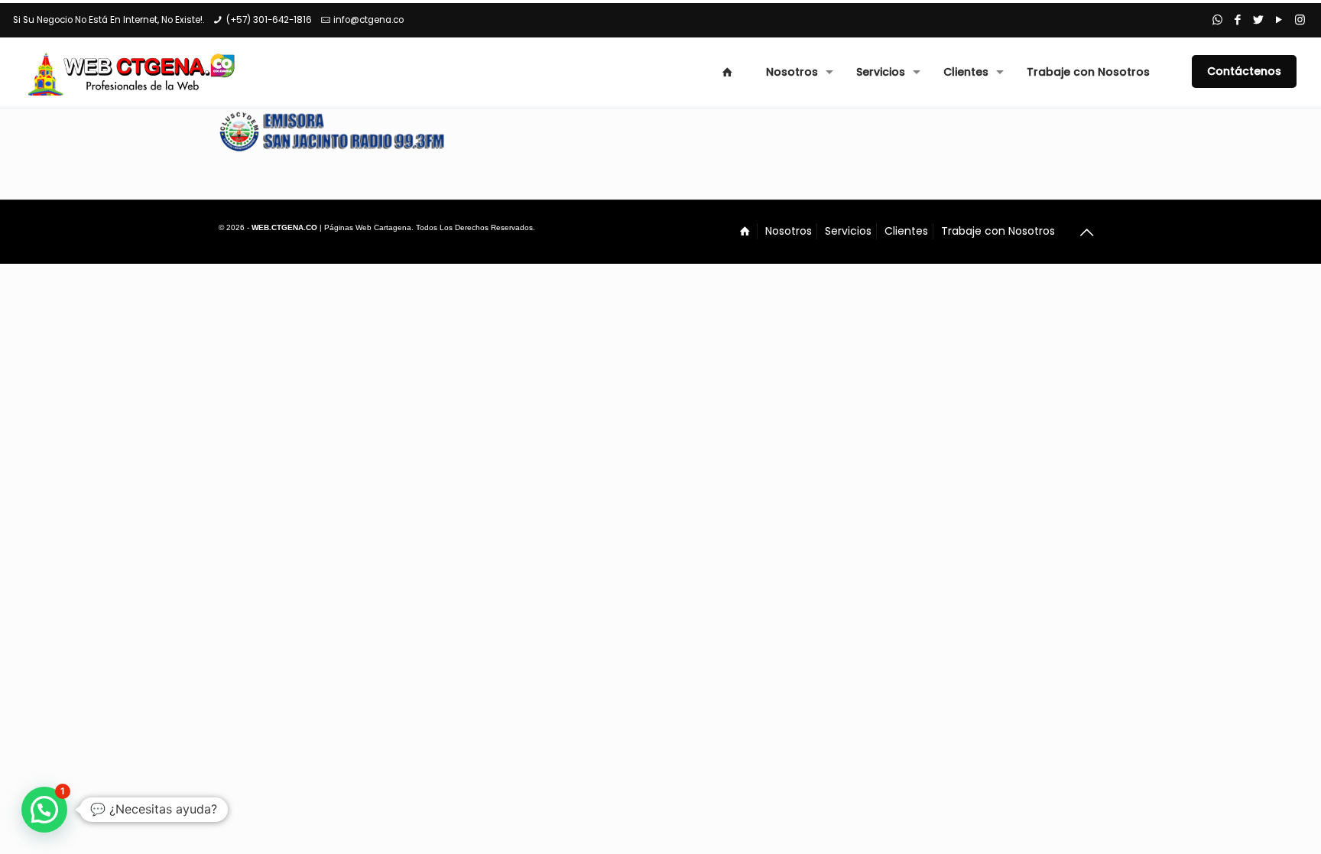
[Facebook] (1238, 19)
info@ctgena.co (368, 20)
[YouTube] (1279, 19)
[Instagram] (1300, 19)
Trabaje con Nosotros (998, 231)
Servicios (848, 231)
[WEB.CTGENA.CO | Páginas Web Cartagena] (133, 71)
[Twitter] (1259, 19)
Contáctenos (1244, 71)
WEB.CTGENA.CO (284, 227)
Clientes (906, 231)
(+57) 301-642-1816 (269, 20)
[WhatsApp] (1217, 19)
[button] (44, 810)
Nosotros (788, 231)
